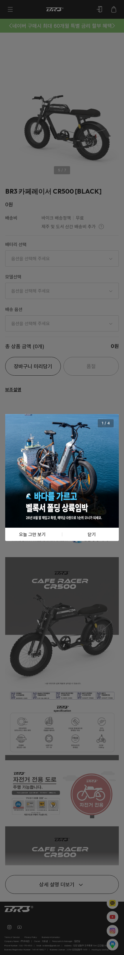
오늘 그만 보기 (32, 534)
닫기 (92, 534)
